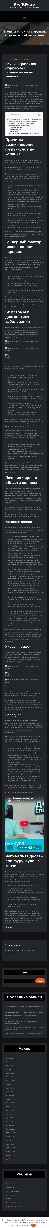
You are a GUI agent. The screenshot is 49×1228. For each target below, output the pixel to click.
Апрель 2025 (10, 1088)
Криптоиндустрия (12, 1195)
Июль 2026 (9, 1062)
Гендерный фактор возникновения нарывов (22, 121)
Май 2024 (9, 1114)
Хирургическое (16, 129)
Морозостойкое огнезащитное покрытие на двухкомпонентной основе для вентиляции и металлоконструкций (20, 1021)
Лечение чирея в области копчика (19, 125)
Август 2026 (10, 1058)
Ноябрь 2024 (10, 1103)
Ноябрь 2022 (10, 1151)
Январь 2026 (10, 1080)
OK (33, 1225)
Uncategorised (26, 59)
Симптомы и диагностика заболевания (21, 123)
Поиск (24, 972)
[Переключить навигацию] (24, 17)
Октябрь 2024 (10, 1107)
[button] (38, 115)
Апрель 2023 (10, 1144)
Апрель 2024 (10, 1118)
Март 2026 (9, 1077)
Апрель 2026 (10, 1073)
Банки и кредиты (11, 1187)
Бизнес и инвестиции (13, 1191)
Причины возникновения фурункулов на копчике (24, 119)
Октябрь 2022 (10, 1155)
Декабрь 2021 (10, 1159)
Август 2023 (10, 1136)
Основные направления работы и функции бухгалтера (24, 1033)
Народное (14, 131)
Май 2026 (9, 1069)
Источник (9, 927)
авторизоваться (10, 953)
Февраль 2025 (10, 1095)
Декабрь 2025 (10, 1084)
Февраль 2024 (10, 1125)
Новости (8, 1199)
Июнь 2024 (9, 1110)
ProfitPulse (24, 4)
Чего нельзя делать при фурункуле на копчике (23, 133)
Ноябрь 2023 (10, 1129)
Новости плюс (10, 1202)
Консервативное (16, 127)
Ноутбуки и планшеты (13, 1206)
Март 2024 (9, 1122)
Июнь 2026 (9, 1065)
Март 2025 (9, 1092)
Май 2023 (9, 1140)
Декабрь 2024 (10, 1099)
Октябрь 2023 (10, 1133)
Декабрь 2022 (10, 1148)
